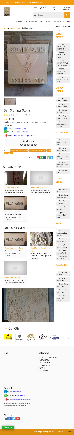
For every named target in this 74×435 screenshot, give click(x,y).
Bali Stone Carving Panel (61, 252)
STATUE (69, 21)
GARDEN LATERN (58, 21)
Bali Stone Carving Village (61, 240)
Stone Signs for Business (61, 202)
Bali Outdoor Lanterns (62, 111)
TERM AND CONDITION (66, 8)
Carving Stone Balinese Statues (62, 246)
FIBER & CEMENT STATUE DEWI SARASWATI (62, 63)
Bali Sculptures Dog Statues (61, 233)
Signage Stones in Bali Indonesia (61, 215)
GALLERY (43, 7)
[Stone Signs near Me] (41, 178)
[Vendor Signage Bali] (15, 178)
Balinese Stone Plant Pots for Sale (62, 156)
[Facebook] (10, 420)
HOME (36, 7)
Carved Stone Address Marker (19, 150)
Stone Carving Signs (62, 190)
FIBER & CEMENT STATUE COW (62, 79)
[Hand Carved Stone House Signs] (41, 239)
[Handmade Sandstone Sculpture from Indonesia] (7, 16)
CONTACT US (53, 8)
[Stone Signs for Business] (15, 203)
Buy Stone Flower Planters (61, 149)
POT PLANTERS (45, 21)
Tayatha (69, 432)
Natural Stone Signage (62, 208)
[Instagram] (6, 420)
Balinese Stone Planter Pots (61, 142)
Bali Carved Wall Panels (61, 279)
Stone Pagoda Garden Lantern (62, 117)
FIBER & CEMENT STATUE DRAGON (62, 55)
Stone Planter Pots (62, 171)
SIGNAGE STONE (31, 21)
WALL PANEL (18, 21)
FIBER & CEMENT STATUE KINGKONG (62, 46)
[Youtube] (18, 420)
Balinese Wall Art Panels (62, 273)
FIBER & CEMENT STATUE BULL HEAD (62, 71)
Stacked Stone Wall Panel (62, 291)
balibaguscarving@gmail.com (23, 135)
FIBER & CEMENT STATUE (63, 26)
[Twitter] (14, 420)
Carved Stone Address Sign (37, 150)
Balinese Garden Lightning (62, 99)
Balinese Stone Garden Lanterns (61, 124)
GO (67, 15)
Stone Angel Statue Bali (61, 258)
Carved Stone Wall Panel (62, 285)
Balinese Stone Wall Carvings (60, 298)
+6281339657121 (20, 128)
